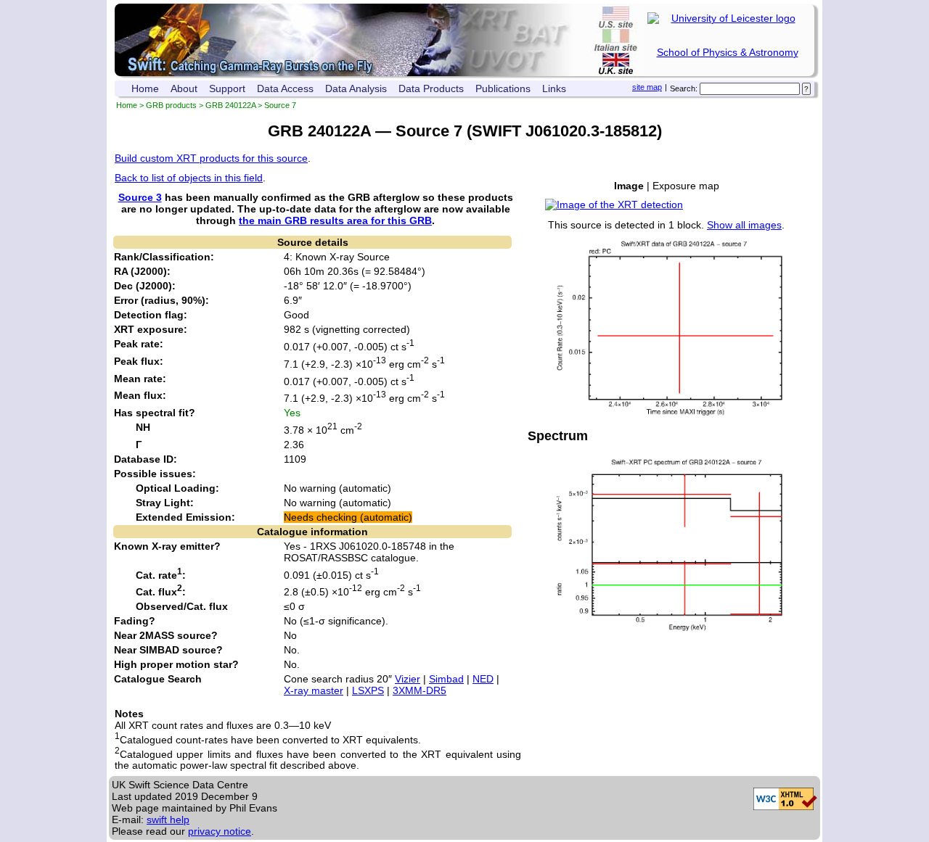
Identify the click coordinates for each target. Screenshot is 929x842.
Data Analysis (356, 88)
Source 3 (140, 197)
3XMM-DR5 (419, 690)
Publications (503, 88)
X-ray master (313, 690)
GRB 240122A (230, 105)
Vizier (407, 679)
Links (554, 88)
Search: (683, 88)
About (184, 88)
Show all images (744, 225)
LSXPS (368, 690)
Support (227, 88)
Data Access (285, 88)
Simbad (446, 679)
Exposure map (685, 185)
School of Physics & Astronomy (727, 52)
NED (483, 679)
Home (145, 88)
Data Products (431, 88)
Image (629, 185)
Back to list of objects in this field (189, 177)
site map (647, 87)
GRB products (171, 105)
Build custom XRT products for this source (211, 158)
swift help (168, 819)
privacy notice (219, 831)
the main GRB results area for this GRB (335, 220)
